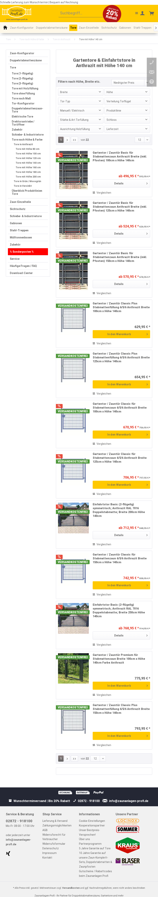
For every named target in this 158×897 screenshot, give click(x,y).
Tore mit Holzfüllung (25, 88)
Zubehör (17, 129)
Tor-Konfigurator (23, 103)
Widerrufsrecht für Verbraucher (54, 837)
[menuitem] (84, 13)
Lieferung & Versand (54, 820)
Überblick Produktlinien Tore (27, 192)
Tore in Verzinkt (23, 186)
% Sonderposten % (22, 251)
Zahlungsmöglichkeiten (56, 825)
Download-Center (21, 273)
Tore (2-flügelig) (22, 78)
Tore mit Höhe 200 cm (28, 176)
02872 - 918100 (19, 821)
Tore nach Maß (21, 98)
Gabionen (16, 223)
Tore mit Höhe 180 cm (28, 172)
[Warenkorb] (152, 13)
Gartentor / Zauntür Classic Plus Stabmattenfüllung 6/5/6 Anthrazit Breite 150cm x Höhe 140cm (121, 709)
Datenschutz (50, 848)
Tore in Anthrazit (23, 144)
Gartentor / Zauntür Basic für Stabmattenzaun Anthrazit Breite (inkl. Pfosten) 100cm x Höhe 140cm (120, 156)
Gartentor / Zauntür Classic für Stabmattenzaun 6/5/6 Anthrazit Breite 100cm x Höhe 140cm (120, 407)
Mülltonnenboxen (21, 237)
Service (14, 258)
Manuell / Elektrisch (72, 110)
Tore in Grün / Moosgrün (27, 181)
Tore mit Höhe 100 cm (28, 153)
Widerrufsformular (53, 843)
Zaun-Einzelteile (20, 201)
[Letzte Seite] (74, 140)
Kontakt (47, 857)
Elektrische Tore (22, 116)
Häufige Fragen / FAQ (23, 265)
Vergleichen (103, 192)
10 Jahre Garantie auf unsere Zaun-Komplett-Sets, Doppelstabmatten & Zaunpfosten (95, 859)
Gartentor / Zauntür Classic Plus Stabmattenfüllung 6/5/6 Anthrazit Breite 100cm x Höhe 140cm (121, 307)
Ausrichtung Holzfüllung (75, 129)
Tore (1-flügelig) (22, 73)
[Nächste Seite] (67, 140)
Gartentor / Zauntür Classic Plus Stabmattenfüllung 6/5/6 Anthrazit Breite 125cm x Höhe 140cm (121, 357)
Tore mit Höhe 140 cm (28, 163)
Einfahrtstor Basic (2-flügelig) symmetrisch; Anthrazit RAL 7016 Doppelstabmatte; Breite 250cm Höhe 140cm (119, 610)
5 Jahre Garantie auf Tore (95, 848)
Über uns (84, 839)
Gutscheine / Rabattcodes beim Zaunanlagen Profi (95, 873)
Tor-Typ (65, 101)
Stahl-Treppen (19, 230)
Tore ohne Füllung (23, 93)
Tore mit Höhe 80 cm (27, 149)
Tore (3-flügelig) (22, 83)
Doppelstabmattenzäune (26, 60)
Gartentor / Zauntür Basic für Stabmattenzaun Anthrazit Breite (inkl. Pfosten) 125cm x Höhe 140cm (120, 206)
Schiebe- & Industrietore (28, 134)
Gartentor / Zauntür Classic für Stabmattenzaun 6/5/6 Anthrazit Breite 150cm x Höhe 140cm (120, 558)
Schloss (112, 119)
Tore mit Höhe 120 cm (28, 158)
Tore (13, 67)
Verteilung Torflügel (119, 101)
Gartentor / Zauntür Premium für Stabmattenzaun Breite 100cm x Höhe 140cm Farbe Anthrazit (119, 658)
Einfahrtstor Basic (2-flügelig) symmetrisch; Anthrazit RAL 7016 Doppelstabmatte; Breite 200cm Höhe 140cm (119, 510)
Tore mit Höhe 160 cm (28, 167)
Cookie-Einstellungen (92, 820)
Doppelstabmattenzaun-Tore (27, 110)
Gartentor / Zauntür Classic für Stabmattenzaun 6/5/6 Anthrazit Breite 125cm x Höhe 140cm (120, 457)
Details (119, 183)
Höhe (110, 92)
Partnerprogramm (90, 843)
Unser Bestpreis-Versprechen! (89, 832)
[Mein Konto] (142, 13)
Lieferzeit (112, 129)
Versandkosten (71, 888)
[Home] (5, 27)
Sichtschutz (17, 209)
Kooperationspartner (92, 825)
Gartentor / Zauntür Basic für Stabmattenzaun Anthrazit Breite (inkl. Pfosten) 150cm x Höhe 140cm (120, 257)
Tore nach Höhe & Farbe (27, 139)
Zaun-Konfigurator (22, 53)
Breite (64, 92)
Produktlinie (114, 110)
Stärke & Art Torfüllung (74, 119)
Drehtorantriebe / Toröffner (23, 123)
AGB (45, 830)
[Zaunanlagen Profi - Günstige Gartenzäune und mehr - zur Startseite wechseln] (16, 13)
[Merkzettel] (133, 13)
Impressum (49, 853)
